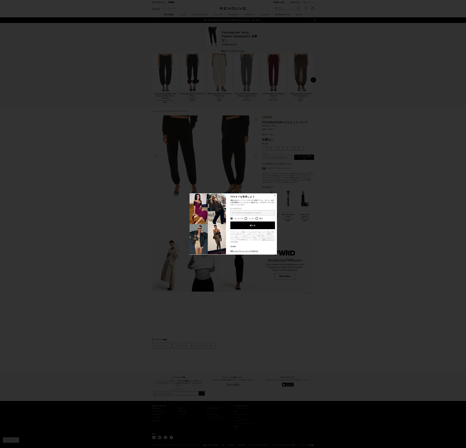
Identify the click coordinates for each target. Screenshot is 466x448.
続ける (253, 225)
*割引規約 (233, 246)
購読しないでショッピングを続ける (244, 251)
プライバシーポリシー (267, 238)
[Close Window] (275, 195)
